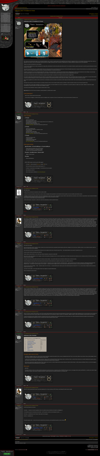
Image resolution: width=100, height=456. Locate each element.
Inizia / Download (5, 15)
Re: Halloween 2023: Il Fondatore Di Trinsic (31, 188)
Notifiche (5, 20)
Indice (16, 439)
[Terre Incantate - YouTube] (5, 41)
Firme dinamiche (5, 30)
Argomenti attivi (25, 7)
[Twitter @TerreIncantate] (5, 34)
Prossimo (96, 13)
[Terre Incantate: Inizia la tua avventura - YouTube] (5, 40)
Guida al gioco (5, 19)
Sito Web (5, 18)
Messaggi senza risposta (18, 7)
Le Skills (5, 29)
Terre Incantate (20, 439)
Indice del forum (5, 16)
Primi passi (5, 26)
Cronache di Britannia (25, 439)
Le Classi (5, 27)
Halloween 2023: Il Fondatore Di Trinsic (25, 10)
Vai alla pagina (91, 13)
